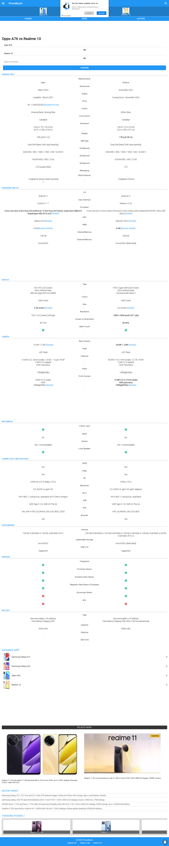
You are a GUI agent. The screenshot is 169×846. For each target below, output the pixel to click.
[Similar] (55, 213)
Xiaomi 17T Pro (36, 832)
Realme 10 (126, 15)
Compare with (10, 650)
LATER (89, 13)
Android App (72, 843)
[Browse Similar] (45, 228)
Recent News (10, 790)
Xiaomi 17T (106, 832)
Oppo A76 (43, 15)
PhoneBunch (15, 3)
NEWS (84, 19)
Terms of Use (85, 843)
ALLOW (102, 13)
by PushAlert (67, 16)
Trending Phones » (13, 815)
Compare (84, 68)
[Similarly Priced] (51, 105)
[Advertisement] (84, 28)
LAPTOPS (141, 19)
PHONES (28, 19)
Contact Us (97, 843)
